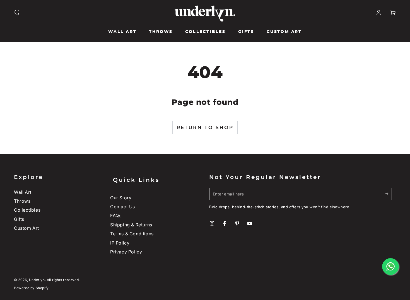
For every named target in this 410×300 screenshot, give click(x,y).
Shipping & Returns (131, 225)
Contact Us (122, 206)
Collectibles (27, 210)
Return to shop (205, 127)
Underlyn (37, 280)
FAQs (115, 215)
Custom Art (26, 228)
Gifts (19, 219)
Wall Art (23, 192)
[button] (17, 12)
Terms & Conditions (132, 233)
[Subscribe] (388, 194)
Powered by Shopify (31, 288)
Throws (22, 201)
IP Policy (119, 243)
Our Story (120, 197)
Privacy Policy (126, 252)
